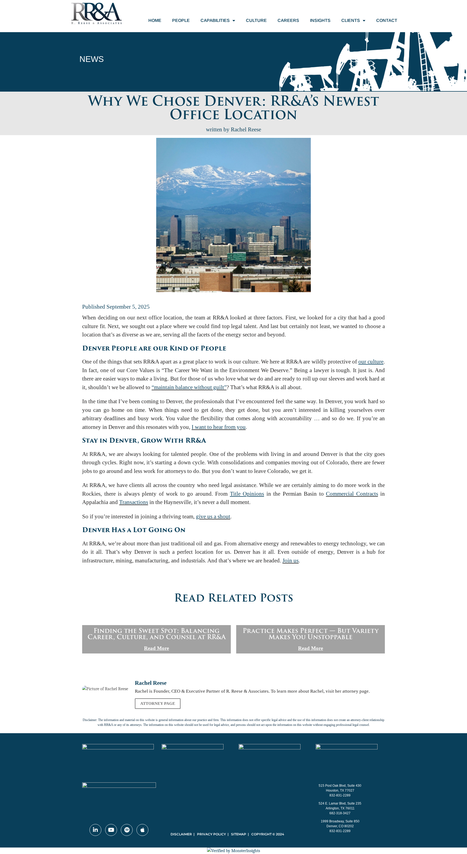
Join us (290, 560)
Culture (256, 20)
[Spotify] (127, 830)
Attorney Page (157, 703)
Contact (386, 20)
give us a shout (213, 516)
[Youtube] (111, 830)
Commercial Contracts (352, 494)
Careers (288, 20)
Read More (156, 648)
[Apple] (142, 830)
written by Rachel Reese (233, 129)
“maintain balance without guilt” (189, 387)
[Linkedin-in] (95, 830)
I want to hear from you (219, 427)
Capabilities (215, 20)
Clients (350, 20)
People (181, 20)
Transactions (133, 502)
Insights (320, 20)
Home (154, 20)
